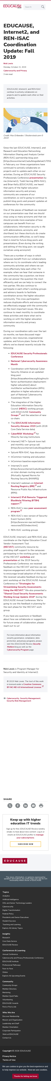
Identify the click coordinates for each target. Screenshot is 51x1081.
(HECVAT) (8, 546)
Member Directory (9, 989)
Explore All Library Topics (12, 928)
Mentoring (6, 992)
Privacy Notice (9, 1056)
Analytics (6, 896)
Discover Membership (10, 1016)
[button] (16, 1075)
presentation (36, 177)
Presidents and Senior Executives (15, 917)
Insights (6, 934)
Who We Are (8, 1012)
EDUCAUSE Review (10, 945)
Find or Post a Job (9, 1007)
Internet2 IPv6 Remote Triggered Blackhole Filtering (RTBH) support (29, 500)
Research (6, 937)
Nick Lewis (8, 63)
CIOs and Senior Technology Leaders (17, 903)
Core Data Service (9, 941)
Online (5, 972)
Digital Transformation (11, 910)
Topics (5, 892)
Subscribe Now (25, 844)
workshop (25, 556)
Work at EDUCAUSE (10, 1034)
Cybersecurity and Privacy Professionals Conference (23, 958)
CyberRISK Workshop (22, 433)
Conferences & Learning (13, 950)
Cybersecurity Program (18, 649)
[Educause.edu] (14, 860)
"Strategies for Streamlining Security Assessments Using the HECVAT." (22, 587)
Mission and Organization (12, 1020)
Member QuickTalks (10, 996)
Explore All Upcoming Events (13, 976)
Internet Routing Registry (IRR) (27, 485)
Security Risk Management (19, 701)
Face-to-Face (7, 968)
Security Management (30, 698)
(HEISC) (23, 408)
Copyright (7, 1050)
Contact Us (6, 1038)
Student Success (9, 921)
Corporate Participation (11, 1030)
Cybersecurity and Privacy (15, 70)
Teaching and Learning (11, 924)
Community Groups (9, 985)
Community (7, 981)
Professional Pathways (11, 965)
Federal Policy (7, 914)
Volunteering (7, 999)
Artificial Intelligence (10, 899)
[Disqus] (25, 740)
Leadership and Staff (10, 1023)
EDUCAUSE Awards (10, 1003)
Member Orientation (10, 1027)
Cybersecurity (13, 698)
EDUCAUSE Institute (10, 961)
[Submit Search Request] (43, 7)
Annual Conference (10, 954)
